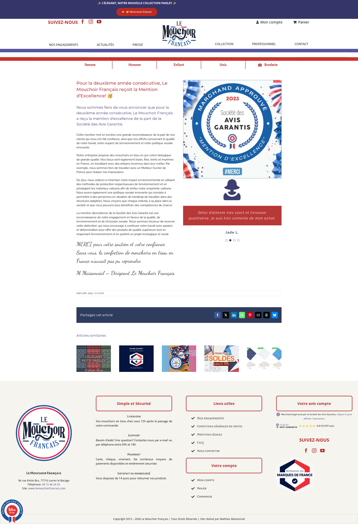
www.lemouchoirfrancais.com (46, 488)
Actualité (99, 293)
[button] (226, 263)
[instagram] (91, 21)
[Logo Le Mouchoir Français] (179, 22)
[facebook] (82, 21)
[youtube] (99, 21)
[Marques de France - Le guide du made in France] (314, 476)
